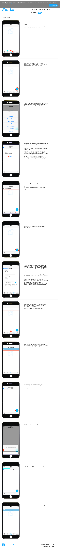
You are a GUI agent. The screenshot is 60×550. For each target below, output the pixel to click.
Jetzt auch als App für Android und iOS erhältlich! (16, 544)
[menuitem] (32, 9)
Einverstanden (53, 5)
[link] (8, 9)
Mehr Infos (13, 3)
